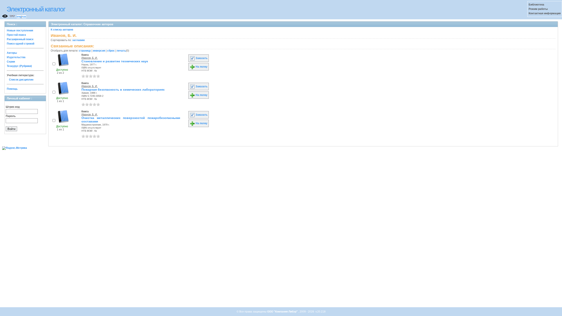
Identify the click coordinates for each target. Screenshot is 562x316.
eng (19, 16)
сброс (111, 50)
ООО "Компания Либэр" (282, 311)
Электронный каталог (36, 9)
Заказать (201, 58)
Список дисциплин (21, 79)
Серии (11, 61)
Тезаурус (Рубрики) (19, 66)
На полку (201, 66)
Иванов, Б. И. (89, 57)
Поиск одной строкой (20, 43)
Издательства (16, 57)
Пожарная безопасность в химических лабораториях (123, 89)
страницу (85, 50)
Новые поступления (20, 30)
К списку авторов (62, 29)
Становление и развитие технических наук (114, 61)
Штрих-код (13, 106)
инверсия (99, 50)
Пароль (11, 116)
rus (24, 16)
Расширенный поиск (20, 39)
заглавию (78, 40)
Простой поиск (16, 34)
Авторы (12, 52)
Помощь (12, 88)
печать (121, 50)
